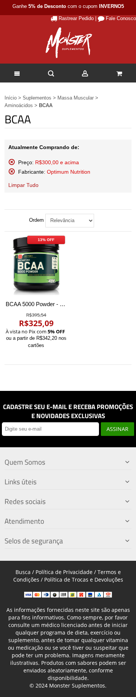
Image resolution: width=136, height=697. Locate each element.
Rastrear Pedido (76, 18)
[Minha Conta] (85, 73)
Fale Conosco (121, 18)
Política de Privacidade (64, 572)
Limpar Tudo (23, 185)
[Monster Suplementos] (68, 43)
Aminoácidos (19, 105)
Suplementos (37, 98)
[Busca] (51, 73)
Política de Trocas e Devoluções (83, 579)
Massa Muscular (75, 98)
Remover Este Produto (11, 162)
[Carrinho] (119, 73)
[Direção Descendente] (101, 220)
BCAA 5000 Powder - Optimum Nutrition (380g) (64, 304)
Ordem (36, 220)
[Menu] (17, 73)
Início (11, 98)
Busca (23, 572)
